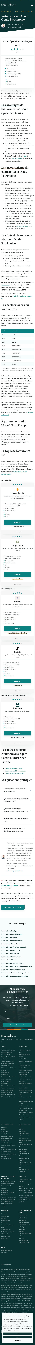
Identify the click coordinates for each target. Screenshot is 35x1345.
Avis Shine (22, 1229)
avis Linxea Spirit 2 (18, 532)
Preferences (18, 1340)
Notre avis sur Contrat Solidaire (12, 941)
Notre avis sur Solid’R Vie (10, 953)
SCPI (25, 156)
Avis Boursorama (24, 1222)
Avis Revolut (22, 1220)
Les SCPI (3, 1218)
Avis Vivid (21, 1238)
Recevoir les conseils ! (17, 1025)
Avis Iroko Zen (5, 1236)
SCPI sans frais (5, 1234)
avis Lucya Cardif (18, 584)
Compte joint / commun (8, 1181)
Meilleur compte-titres (25, 1070)
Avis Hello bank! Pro (25, 1240)
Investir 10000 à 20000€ (25, 1193)
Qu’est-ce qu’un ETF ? (7, 1061)
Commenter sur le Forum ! (13, 907)
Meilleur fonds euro (24, 1065)
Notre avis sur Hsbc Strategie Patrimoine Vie (16, 966)
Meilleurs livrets (23, 1106)
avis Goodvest (18, 743)
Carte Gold (4, 1190)
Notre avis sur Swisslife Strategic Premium (16, 973)
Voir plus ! (17, 522)
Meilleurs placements (25, 1077)
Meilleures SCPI (23, 1088)
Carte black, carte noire (8, 1192)
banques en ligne (22, 226)
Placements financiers (7, 1086)
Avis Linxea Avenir (24, 1136)
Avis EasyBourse (6, 1158)
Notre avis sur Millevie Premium (12, 963)
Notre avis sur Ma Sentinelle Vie (12, 944)
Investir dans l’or (6, 1079)
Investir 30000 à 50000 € (26, 1195)
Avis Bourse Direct (6, 1138)
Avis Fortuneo (23, 1216)
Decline (17, 1337)
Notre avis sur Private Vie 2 (10, 950)
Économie (4, 1253)
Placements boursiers (7, 1090)
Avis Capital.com (6, 1134)
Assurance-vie (6, 11)
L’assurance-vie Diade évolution (15, 771)
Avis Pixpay (22, 1227)
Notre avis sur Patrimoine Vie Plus (13, 970)
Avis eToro (4, 1127)
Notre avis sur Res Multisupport (12, 934)
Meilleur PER (22, 1068)
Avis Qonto (22, 1231)
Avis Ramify (22, 1151)
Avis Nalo (21, 1129)
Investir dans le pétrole (8, 1077)
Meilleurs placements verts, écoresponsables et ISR (26, 1092)
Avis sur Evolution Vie (25, 1162)
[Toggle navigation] (32, 4)
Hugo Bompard (15, 27)
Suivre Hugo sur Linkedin (15, 871)
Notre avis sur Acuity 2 (9, 937)
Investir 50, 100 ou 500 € (26, 1188)
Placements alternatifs (8, 1097)
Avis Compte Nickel (24, 1225)
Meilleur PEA (22, 1059)
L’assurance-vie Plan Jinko (13, 768)
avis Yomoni (18, 638)
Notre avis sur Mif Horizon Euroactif (13, 947)
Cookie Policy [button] (9, 1328)
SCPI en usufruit (6, 1229)
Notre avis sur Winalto (9, 960)
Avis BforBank (23, 1218)
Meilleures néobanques (25, 1108)
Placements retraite (7, 1092)
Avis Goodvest (23, 1149)
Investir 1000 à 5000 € (25, 1190)
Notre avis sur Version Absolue (11, 957)
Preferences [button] (16, 1330)
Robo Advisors (23, 1110)
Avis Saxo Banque (6, 1143)
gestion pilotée (17, 158)
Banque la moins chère (8, 1183)
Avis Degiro (4, 1131)
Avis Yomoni (22, 1131)
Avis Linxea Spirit (24, 1133)
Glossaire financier (6, 1250)
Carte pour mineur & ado (8, 1197)
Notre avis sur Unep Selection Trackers (14, 976)
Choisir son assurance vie (23, 11)
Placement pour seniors (8, 1094)
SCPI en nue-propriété (7, 1232)
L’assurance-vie (5, 1054)
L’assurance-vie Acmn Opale (14, 773)
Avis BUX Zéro (5, 1140)
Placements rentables (7, 1088)
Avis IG (3, 1147)
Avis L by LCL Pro (24, 1242)
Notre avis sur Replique (9, 931)
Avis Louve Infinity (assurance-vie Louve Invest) (25, 1140)
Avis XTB (3, 1129)
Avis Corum (4, 1238)
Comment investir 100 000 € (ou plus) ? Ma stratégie (25, 1199)
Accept (17, 1333)
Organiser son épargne (8, 1050)
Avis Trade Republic (7, 1136)
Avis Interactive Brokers (8, 1145)
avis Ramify (17, 690)
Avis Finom (22, 1236)
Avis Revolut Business (25, 1233)
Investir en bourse (6, 1052)
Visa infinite (4, 1195)
